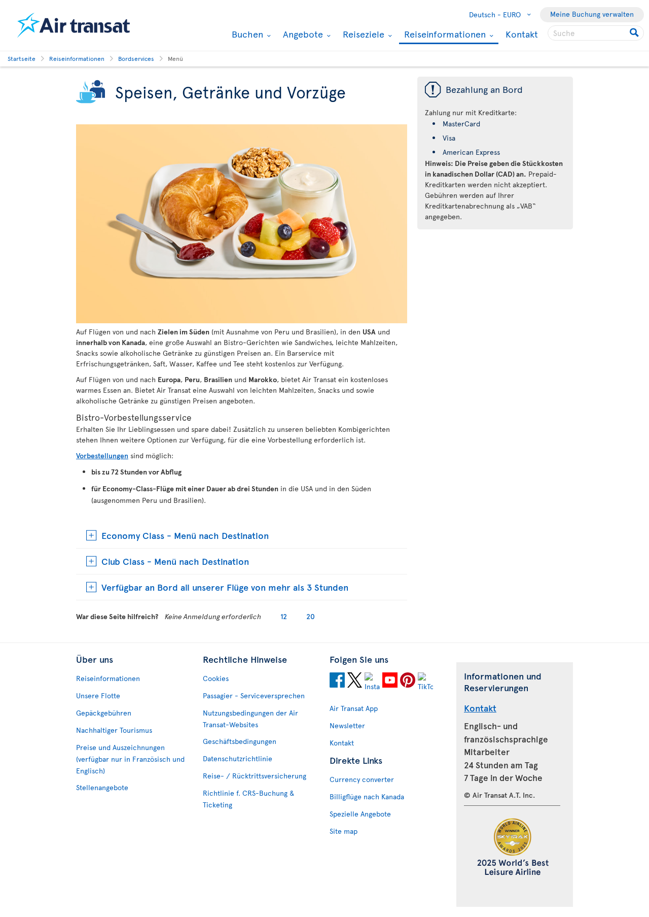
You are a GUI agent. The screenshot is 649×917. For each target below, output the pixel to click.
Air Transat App (354, 708)
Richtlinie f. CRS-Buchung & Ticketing (248, 798)
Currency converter (362, 779)
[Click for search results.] (635, 33)
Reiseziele (362, 34)
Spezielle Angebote (360, 814)
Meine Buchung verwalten (592, 14)
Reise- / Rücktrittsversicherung (254, 775)
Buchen (246, 34)
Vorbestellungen (102, 455)
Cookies (216, 678)
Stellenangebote (102, 787)
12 (283, 616)
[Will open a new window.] (337, 681)
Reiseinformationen (443, 34)
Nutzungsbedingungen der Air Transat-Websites (250, 718)
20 (310, 616)
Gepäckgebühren (103, 713)
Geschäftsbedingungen (239, 741)
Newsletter (347, 725)
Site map (343, 831)
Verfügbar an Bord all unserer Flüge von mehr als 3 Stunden (224, 587)
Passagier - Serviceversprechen (254, 695)
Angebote (302, 34)
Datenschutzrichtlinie (237, 758)
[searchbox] (596, 33)
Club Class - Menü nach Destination (175, 561)
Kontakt (522, 33)
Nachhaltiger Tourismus (114, 730)
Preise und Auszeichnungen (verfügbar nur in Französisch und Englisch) (130, 758)
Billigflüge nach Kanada (367, 796)
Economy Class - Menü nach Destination (185, 535)
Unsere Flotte (98, 695)
